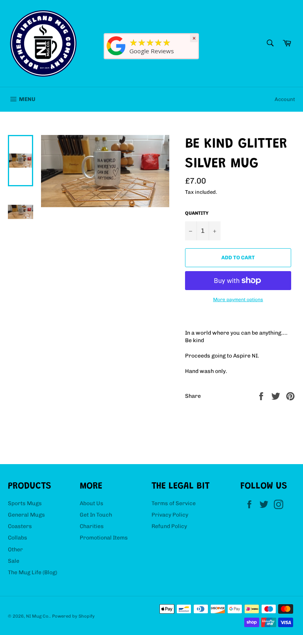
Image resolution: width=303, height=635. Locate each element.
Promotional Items (104, 537)
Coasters (20, 526)
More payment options (238, 299)
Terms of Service (174, 503)
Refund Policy (169, 526)
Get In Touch (96, 514)
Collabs (17, 537)
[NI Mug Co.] (116, 55)
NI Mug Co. (38, 616)
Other (15, 549)
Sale (13, 561)
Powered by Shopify (73, 616)
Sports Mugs (25, 503)
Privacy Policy (170, 514)
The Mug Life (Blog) (32, 572)
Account (285, 99)
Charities (92, 526)
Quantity (197, 213)
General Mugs (26, 514)
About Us (91, 503)
